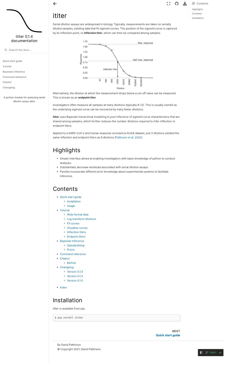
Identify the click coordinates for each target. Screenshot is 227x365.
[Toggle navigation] (55, 4)
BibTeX (71, 263)
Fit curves (73, 223)
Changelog (9, 87)
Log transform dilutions (81, 219)
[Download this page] (185, 4)
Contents (197, 13)
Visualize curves (77, 227)
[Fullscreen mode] (168, 4)
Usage (71, 206)
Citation (7, 82)
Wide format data (77, 214)
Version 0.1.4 (75, 271)
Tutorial (7, 66)
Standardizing (75, 245)
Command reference (14, 77)
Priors (71, 249)
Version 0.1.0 (75, 280)
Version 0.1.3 (75, 276)
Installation (198, 18)
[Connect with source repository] (176, 4)
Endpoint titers (76, 236)
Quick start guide (12, 61)
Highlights (197, 9)
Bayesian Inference (14, 71)
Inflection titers (76, 232)
